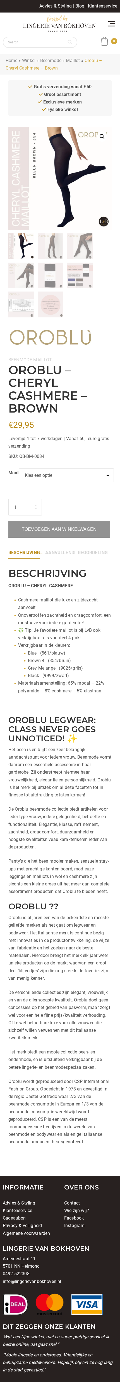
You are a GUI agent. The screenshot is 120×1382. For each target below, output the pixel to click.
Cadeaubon (14, 1218)
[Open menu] (111, 23)
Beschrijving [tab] (24, 552)
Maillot (73, 60)
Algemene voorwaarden (26, 1233)
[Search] (70, 42)
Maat (13, 472)
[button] (102, 137)
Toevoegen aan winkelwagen (59, 529)
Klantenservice (102, 6)
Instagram (74, 1225)
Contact (72, 1203)
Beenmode (50, 60)
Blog (80, 6)
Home (12, 60)
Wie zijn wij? (76, 1210)
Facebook (74, 1218)
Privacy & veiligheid (22, 1225)
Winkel (28, 60)
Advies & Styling (55, 6)
